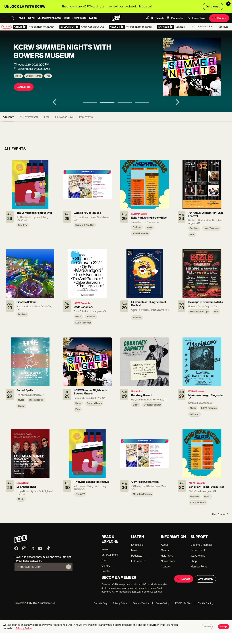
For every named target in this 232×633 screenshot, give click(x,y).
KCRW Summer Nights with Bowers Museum (62, 51)
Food (67, 17)
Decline (207, 626)
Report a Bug (100, 603)
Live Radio (137, 544)
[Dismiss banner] (228, 3)
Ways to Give (198, 555)
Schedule (223, 26)
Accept (223, 626)
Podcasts (177, 18)
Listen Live (198, 18)
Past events (86, 116)
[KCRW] (20, 541)
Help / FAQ (167, 555)
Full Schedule (138, 561)
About (164, 544)
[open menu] (5, 18)
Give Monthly (205, 579)
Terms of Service (139, 603)
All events (8, 116)
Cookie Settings (206, 603)
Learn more (23, 87)
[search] (13, 18)
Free (48, 76)
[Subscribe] (68, 566)
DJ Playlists (157, 18)
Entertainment (110, 554)
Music (22, 17)
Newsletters (79, 17)
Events (93, 17)
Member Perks (199, 566)
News (31, 17)
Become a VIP (198, 550)
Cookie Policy (160, 603)
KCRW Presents (29, 116)
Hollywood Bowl (64, 116)
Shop (194, 561)
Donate (221, 18)
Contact (166, 566)
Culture (106, 565)
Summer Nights (33, 76)
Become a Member (201, 544)
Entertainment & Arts (49, 17)
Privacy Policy (118, 603)
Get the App (213, 6)
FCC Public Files (182, 603)
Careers (165, 550)
